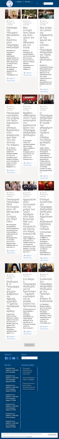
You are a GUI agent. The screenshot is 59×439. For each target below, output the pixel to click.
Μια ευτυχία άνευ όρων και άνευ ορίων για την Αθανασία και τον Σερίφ (29, 37)
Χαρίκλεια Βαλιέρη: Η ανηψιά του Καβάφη (29, 378)
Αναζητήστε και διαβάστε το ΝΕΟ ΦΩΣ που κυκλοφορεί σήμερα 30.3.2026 (12, 424)
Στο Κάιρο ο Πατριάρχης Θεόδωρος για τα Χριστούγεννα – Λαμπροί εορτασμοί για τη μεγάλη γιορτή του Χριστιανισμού (31, 292)
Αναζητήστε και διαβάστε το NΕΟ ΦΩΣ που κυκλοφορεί (12, 370)
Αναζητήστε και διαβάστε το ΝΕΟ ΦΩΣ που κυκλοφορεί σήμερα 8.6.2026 (12, 378)
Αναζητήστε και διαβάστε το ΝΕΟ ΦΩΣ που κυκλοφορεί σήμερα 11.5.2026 (12, 397)
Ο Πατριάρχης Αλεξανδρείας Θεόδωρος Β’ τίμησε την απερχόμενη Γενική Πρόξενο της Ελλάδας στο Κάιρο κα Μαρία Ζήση (47, 128)
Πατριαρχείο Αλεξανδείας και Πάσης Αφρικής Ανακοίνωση (27, 371)
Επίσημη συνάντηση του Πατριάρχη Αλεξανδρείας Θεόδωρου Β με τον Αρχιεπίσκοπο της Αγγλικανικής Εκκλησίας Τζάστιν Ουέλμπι (47, 214)
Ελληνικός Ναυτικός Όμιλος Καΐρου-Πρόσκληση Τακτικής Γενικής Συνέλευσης (29, 386)
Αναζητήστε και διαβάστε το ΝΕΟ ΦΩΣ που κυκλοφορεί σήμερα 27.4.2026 (12, 407)
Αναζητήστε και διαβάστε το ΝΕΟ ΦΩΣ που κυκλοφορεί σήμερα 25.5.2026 (12, 388)
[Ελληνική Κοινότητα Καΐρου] (9, 3)
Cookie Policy (29, 436)
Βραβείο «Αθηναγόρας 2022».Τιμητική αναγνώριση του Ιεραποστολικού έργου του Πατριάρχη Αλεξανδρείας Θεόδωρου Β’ (32, 125)
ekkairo (27, 274)
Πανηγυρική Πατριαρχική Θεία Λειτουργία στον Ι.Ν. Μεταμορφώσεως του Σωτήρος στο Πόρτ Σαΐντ (16, 210)
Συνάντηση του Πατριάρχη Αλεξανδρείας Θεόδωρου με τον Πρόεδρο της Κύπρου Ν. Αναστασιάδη (47, 290)
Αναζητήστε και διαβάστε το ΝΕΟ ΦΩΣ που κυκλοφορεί (12, 415)
